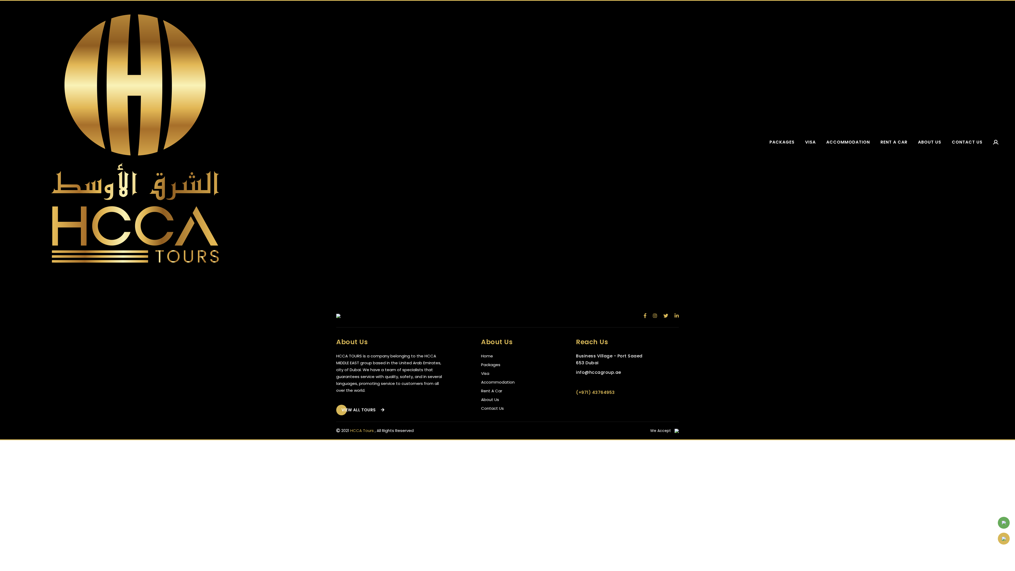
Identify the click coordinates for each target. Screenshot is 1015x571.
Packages (782, 142)
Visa (810, 142)
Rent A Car (491, 391)
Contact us (967, 142)
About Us (490, 399)
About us (929, 142)
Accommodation (848, 142)
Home (487, 356)
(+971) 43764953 (595, 392)
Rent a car (893, 142)
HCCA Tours (362, 430)
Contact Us (492, 408)
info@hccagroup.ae (598, 372)
